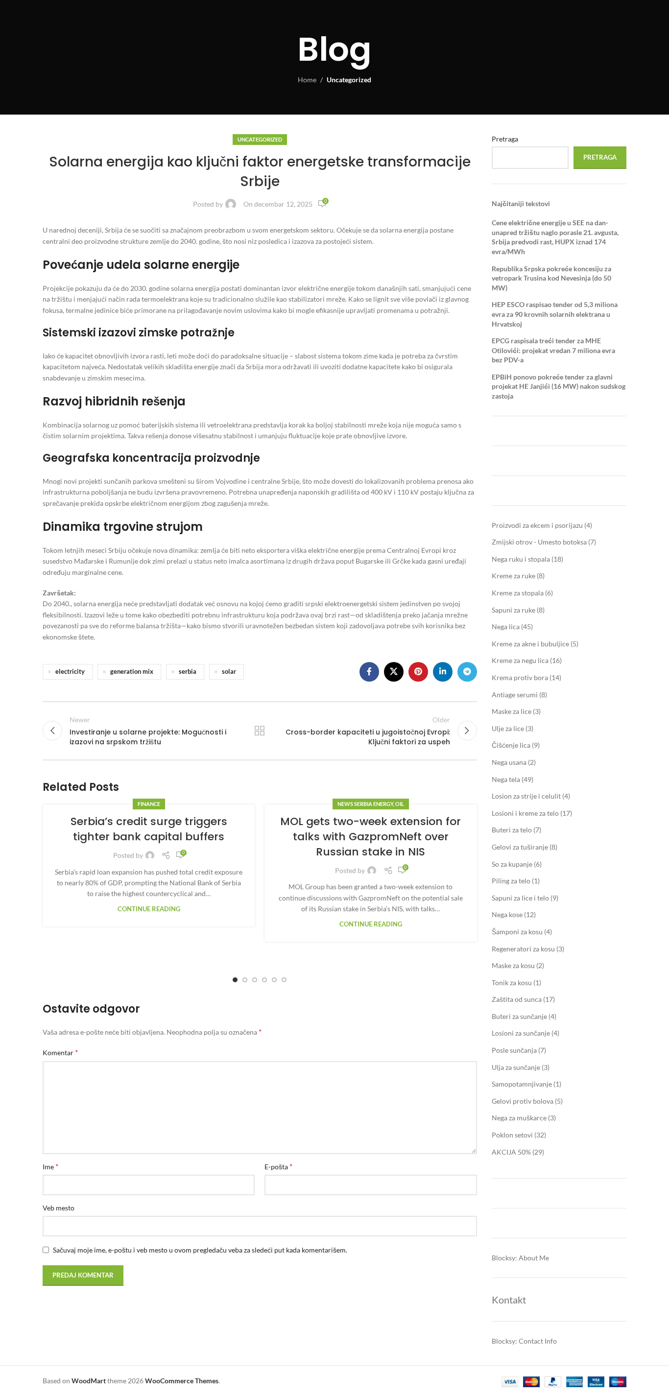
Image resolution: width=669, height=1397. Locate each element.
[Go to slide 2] (244, 979)
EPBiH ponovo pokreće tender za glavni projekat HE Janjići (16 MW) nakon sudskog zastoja (558, 386)
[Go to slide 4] (264, 979)
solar (229, 671)
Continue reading (149, 909)
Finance (149, 804)
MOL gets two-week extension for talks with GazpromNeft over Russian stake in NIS (370, 836)
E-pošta (278, 1166)
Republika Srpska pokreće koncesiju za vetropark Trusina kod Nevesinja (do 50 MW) (551, 278)
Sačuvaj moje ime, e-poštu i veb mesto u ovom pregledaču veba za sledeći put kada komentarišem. (200, 1250)
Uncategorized (349, 79)
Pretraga (505, 139)
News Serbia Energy (365, 804)
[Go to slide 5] (274, 979)
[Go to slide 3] (254, 979)
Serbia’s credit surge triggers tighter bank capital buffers (149, 829)
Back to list (259, 730)
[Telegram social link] (467, 672)
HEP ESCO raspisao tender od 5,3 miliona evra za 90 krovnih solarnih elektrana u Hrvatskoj (555, 314)
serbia (187, 671)
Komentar (60, 1052)
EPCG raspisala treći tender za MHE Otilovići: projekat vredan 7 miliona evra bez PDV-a (553, 350)
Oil (399, 804)
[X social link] (394, 672)
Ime (50, 1166)
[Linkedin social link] (443, 672)
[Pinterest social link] (418, 672)
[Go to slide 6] (284, 979)
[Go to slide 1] (235, 979)
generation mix (131, 671)
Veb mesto (58, 1208)
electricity (70, 671)
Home (307, 79)
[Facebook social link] (369, 672)
